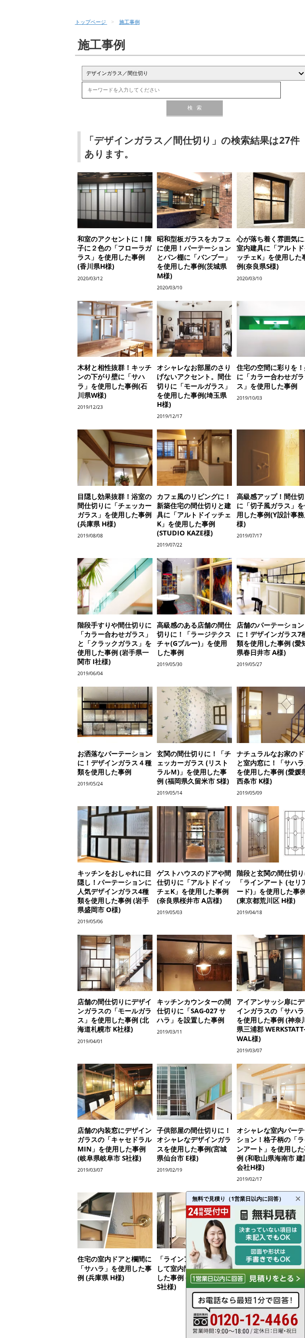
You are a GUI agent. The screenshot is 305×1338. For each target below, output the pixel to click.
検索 (194, 108)
